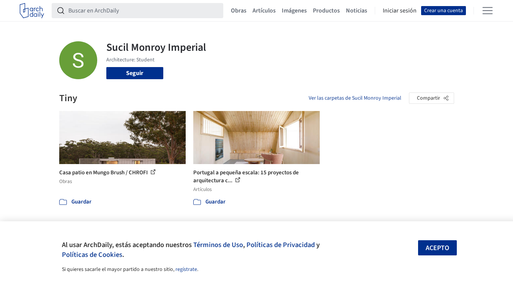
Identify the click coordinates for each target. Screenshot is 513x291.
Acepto (437, 248)
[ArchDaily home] (32, 10)
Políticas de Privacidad (280, 245)
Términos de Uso (218, 245)
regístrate (186, 269)
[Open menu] (487, 11)
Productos (326, 10)
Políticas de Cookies (92, 255)
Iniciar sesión (400, 10)
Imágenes (294, 10)
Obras (238, 10)
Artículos (264, 10)
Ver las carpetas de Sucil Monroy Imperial (355, 98)
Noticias (356, 10)
